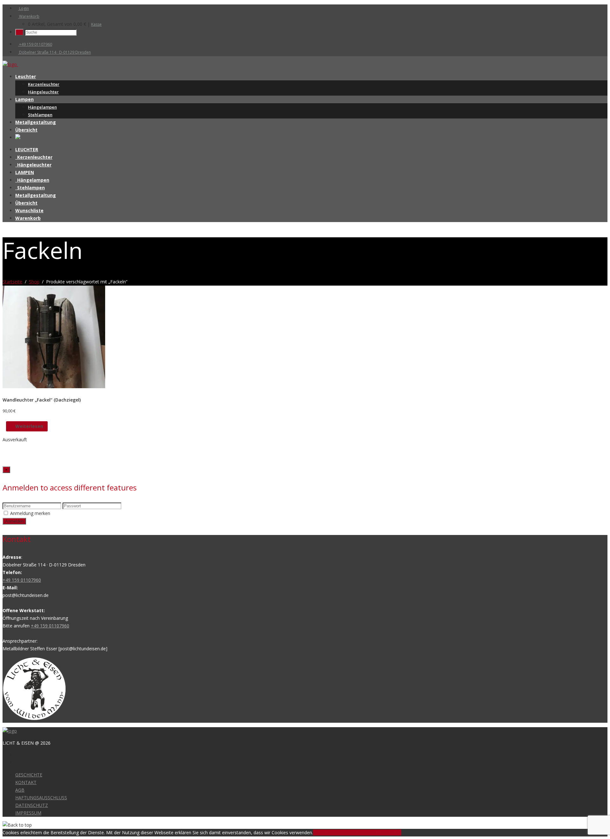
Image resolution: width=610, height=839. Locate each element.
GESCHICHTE (28, 775)
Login (23, 8)
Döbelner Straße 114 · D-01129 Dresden (54, 52)
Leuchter (25, 76)
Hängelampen (42, 107)
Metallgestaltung (35, 122)
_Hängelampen (32, 180)
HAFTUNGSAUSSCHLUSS (41, 798)
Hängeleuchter (43, 92)
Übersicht (26, 130)
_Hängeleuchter (33, 165)
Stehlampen (40, 115)
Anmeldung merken (30, 513)
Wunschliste (29, 210)
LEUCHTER (26, 149)
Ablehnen (346, 832)
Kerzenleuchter (43, 84)
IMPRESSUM (28, 813)
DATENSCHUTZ (31, 805)
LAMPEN (24, 172)
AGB (19, 790)
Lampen (24, 99)
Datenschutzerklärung (378, 832)
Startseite (12, 282)
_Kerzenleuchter (33, 157)
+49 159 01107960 (35, 44)
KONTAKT (26, 782)
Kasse (96, 24)
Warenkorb (28, 16)
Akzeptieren (325, 832)
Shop (34, 282)
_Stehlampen (30, 188)
